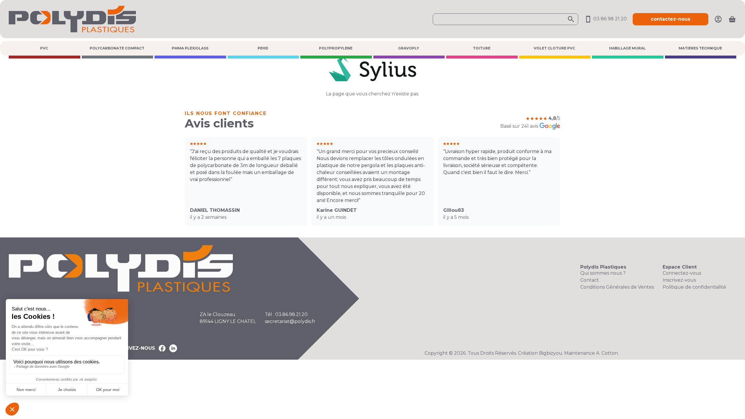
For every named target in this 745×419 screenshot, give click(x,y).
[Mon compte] (718, 19)
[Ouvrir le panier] (732, 19)
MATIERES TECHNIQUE (700, 48)
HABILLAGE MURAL (627, 48)
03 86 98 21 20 (609, 19)
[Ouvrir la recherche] (505, 19)
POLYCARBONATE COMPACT (117, 48)
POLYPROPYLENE (335, 48)
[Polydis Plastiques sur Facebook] (162, 348)
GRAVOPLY (408, 48)
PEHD (263, 48)
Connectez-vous (682, 273)
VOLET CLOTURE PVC (554, 48)
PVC (44, 48)
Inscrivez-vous (679, 280)
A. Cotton (607, 353)
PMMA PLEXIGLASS (190, 48)
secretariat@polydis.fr (290, 321)
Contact (589, 280)
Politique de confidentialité (694, 287)
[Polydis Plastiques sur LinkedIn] (173, 348)
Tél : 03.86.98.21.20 (286, 314)
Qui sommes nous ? (603, 273)
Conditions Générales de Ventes (617, 287)
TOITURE (481, 48)
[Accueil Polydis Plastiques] (72, 19)
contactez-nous (670, 19)
